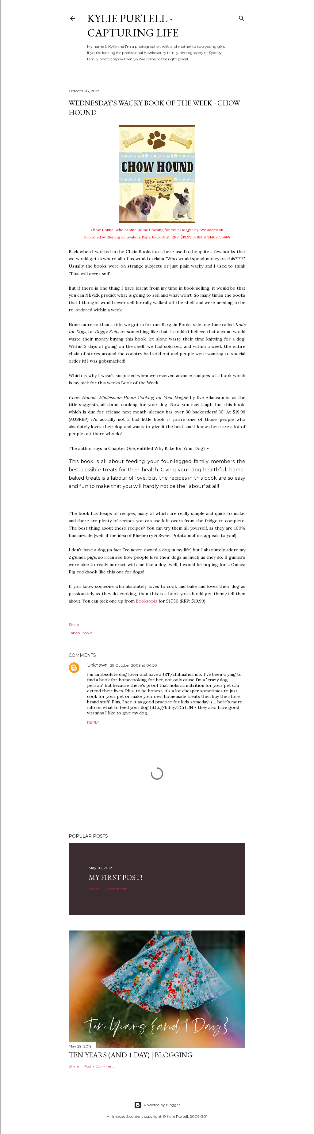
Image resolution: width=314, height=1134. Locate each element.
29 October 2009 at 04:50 (133, 665)
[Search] (241, 17)
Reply (93, 722)
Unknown (97, 665)
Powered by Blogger (162, 1104)
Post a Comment (98, 1066)
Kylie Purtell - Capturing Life (132, 25)
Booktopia (146, 601)
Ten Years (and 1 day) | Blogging (131, 1055)
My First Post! (116, 877)
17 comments (115, 888)
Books (87, 632)
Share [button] (74, 624)
